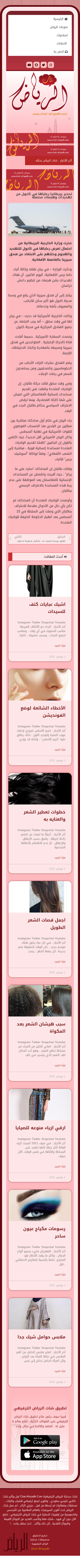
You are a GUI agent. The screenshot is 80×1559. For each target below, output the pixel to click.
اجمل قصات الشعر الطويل (46, 923)
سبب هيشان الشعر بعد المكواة (41, 1027)
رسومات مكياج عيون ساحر (44, 1232)
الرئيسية (58, 19)
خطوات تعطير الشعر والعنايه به (44, 815)
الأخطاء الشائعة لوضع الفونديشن (43, 711)
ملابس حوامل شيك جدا (41, 1337)
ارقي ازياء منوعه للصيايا (40, 1128)
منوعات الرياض (59, 27)
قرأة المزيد (59, 646)
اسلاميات (62, 35)
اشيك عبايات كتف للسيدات (47, 608)
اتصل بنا (59, 51)
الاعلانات (62, 43)
